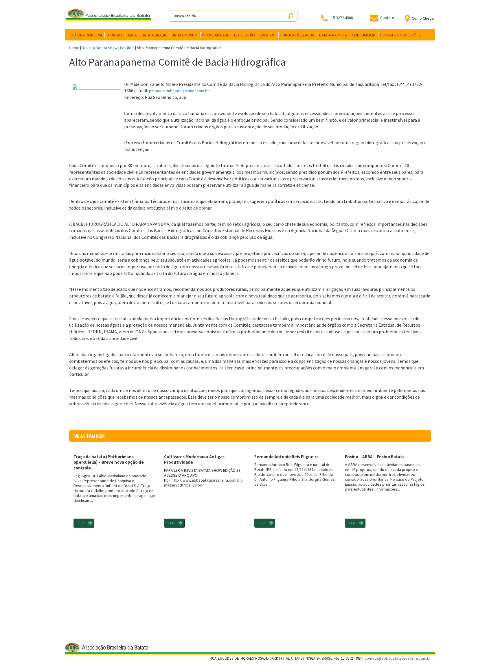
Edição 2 (127, 47)
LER (81, 523)
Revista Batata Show (99, 47)
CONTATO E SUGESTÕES (400, 35)
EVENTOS (267, 35)
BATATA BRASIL (154, 35)
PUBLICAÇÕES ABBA (297, 35)
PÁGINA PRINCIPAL (87, 35)
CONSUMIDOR (363, 35)
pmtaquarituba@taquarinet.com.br (179, 90)
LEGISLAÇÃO (244, 35)
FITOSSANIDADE (215, 35)
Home (74, 47)
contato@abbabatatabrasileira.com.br (398, 658)
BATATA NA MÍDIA (333, 35)
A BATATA (115, 35)
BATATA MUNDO (184, 35)
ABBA (132, 35)
